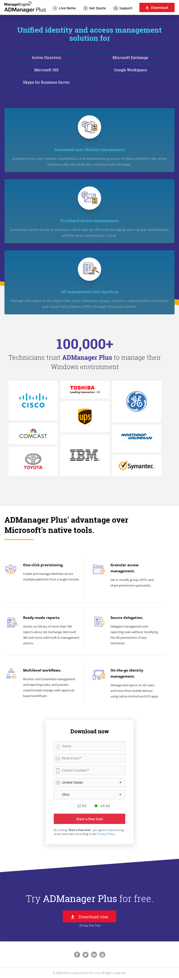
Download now (93, 917)
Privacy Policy (106, 834)
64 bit (105, 805)
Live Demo (67, 8)
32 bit (82, 805)
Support (125, 8)
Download (159, 7)
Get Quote (97, 8)
